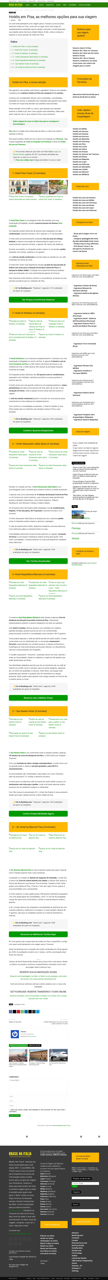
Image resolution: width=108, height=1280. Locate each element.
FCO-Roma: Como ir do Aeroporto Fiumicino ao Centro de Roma (83, 248)
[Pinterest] (18, 1011)
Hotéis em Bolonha (81, 139)
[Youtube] (20, 1243)
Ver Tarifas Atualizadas (38, 561)
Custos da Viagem (84, 5)
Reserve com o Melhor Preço (38, 697)
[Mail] (29, 1239)
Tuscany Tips (93, 1169)
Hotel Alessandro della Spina (45, 487)
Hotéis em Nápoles (81, 159)
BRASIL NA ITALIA (79, 1168)
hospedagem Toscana (19, 1004)
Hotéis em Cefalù (80, 169)
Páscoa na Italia (47, 1236)
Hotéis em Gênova (81, 172)
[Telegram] (37, 1011)
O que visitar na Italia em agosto (85, 448)
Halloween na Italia (49, 1241)
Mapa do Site (59, 1278)
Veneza (75, 538)
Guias (35, 5)
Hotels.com (77, 1250)
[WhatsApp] (22, 1011)
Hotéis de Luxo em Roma (83, 205)
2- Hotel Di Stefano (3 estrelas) (24, 53)
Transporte (50, 5)
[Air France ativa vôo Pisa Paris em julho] (58, 1055)
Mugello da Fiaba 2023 (15, 1022)
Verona (43, 1214)
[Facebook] (10, 1011)
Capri (42, 1179)
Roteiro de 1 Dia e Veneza (84, 58)
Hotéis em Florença (22, 1)
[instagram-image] (9, 1136)
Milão (42, 1189)
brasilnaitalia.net (32, 1036)
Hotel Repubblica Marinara (29, 617)
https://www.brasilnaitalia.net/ (27, 1034)
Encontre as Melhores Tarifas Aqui (38, 934)
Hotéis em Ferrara (81, 136)
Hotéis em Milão (80, 129)
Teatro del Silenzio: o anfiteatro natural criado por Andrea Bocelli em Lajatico (18, 1064)
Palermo (44, 1196)
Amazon (75, 1233)
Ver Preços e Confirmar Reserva (38, 299)
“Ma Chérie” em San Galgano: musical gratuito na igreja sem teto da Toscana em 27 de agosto (85, 497)
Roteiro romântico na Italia (85, 61)
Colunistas (28, 1278)
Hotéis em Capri (80, 162)
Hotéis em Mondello (81, 167)
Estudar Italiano (50, 1)
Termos (97, 1278)
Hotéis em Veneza (41, 1)
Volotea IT (76, 1268)
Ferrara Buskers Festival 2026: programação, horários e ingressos (86, 482)
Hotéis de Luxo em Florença (85, 203)
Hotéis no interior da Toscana (86, 154)
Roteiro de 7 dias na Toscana (85, 50)
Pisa (21, 10)
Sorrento (44, 1209)
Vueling (75, 1271)
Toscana (16, 10)
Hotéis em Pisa (79, 144)
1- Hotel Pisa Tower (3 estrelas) (25, 50)
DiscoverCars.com (79, 1243)
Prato (42, 1201)
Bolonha (44, 1176)
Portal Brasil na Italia (76, 1278)
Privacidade (91, 1278)
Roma (87, 518)
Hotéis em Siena (80, 149)
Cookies (84, 1278)
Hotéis (41, 5)
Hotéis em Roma (12, 1)
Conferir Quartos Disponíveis (38, 430)
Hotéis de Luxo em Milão (83, 200)
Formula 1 (44, 1261)
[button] (97, 5)
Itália (27, 5)
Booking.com (77, 1235)
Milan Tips (77, 1171)
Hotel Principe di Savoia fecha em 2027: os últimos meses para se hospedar (85, 476)
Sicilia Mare (81, 1169)
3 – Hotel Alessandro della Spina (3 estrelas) (30, 57)
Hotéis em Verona (80, 131)
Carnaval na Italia (48, 1253)
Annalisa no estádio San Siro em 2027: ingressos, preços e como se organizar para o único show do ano (86, 489)
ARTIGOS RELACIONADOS (18, 1045)
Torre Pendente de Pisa (18, 364)
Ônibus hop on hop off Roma (86, 244)
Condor (75, 1240)
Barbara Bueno (15, 1210)
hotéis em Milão (32, 1)
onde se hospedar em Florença (38, 142)
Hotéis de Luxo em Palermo (85, 210)
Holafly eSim (77, 1248)
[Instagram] (20, 1238)
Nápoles (44, 1194)
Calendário (72, 5)
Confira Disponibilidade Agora (38, 813)
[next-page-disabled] (13, 1070)
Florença (59, 139)
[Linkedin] (26, 1011)
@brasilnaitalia (64, 1125)
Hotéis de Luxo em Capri (83, 208)
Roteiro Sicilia (79, 55)
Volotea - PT (77, 1266)
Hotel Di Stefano (17, 358)
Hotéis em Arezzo (80, 151)
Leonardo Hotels (79, 1258)
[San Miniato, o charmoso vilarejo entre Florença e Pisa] (38, 1055)
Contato (53, 1278)
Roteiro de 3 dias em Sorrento (86, 53)
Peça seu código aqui (24, 160)
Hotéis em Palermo (81, 164)
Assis (42, 1174)
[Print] (34, 1011)
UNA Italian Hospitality (82, 1260)
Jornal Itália (67, 1278)
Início (10, 10)
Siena (42, 1206)
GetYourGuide (78, 1245)
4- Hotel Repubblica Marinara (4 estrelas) (28, 60)
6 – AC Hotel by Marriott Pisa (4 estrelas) (28, 67)
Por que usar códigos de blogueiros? (18, 1265)
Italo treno (94, 241)
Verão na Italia (46, 1238)
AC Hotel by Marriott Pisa (21, 870)
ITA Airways (77, 1253)
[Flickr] (15, 1239)
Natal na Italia (46, 1246)
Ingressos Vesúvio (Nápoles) (86, 420)
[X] (14, 1011)
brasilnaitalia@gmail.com (20, 1233)
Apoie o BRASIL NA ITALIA (43, 1278)
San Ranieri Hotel (18, 753)
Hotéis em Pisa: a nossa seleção (25, 46)
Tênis (64, 5)
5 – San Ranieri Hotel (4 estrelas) (25, 64)
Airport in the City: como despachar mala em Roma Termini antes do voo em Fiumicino (86, 469)
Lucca (42, 1186)
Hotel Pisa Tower (18, 220)
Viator (74, 1263)
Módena (43, 1191)
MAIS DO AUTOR (34, 1045)
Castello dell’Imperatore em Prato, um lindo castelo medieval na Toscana (56, 1022)
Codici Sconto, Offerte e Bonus (53, 1155)
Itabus (74, 1255)
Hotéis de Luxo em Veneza (84, 198)
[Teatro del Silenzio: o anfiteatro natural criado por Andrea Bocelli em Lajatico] (18, 1055)
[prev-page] (10, 1070)
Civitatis (75, 1238)
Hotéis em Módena (81, 174)
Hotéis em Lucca (80, 146)
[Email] (30, 1011)
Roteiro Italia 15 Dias (82, 48)
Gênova (43, 1184)
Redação (13, 20)
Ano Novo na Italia (48, 1251)
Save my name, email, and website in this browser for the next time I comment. (37, 1111)
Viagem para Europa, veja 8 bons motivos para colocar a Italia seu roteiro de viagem (86, 453)
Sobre (34, 1278)
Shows (58, 5)
